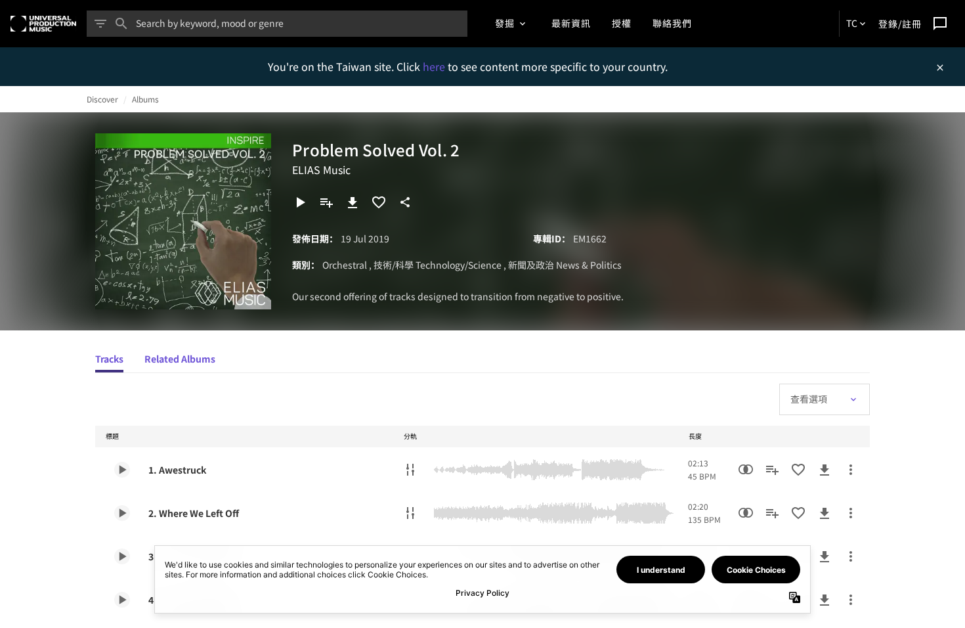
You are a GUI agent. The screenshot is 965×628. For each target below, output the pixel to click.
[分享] (405, 202)
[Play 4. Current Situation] (122, 600)
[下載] (352, 202)
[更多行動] (851, 470)
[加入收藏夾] (379, 202)
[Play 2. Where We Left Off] (122, 513)
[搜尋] (121, 24)
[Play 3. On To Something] (122, 556)
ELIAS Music (321, 169)
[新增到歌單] (326, 202)
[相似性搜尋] (746, 470)
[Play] (300, 202)
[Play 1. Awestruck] (122, 469)
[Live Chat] (940, 24)
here (435, 66)
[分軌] (410, 470)
